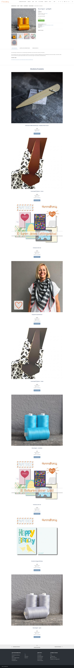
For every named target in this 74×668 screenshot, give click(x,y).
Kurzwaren (26, 5)
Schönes (52, 25)
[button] (34, 10)
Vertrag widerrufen (14, 660)
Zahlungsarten (14, 659)
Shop (18, 5)
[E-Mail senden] (67, 1)
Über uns (46, 1)
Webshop (29, 1)
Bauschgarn (31, 5)
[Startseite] (5, 1)
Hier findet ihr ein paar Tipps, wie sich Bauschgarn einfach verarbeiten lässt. (22, 59)
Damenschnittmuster (22, 1)
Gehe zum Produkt (37, 133)
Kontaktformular (52, 656)
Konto (50, 1)
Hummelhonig (13, 5)
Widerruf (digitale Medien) (15, 657)
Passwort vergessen (40, 660)
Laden (33, 1)
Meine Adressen (39, 659)
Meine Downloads (40, 657)
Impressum (26, 657)
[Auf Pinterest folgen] (61, 1)
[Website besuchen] (69, 1)
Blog (36, 1)
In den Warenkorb (41, 20)
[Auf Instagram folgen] (63, 1)
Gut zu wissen (40, 1)
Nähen (21, 5)
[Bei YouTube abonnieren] (65, 1)
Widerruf (13, 656)
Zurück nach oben (37, 647)
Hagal (43, 26)
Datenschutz (26, 656)
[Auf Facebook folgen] (59, 1)
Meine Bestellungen (40, 656)
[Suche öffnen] (72, 1)
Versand (46, 13)
